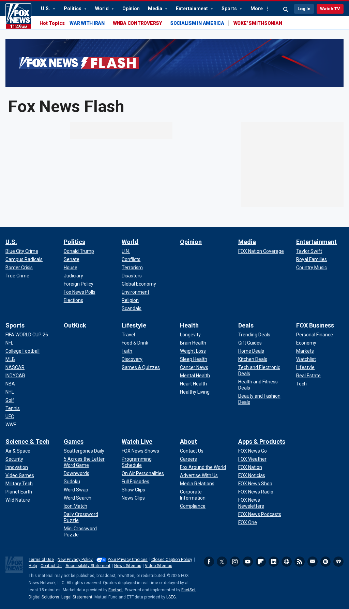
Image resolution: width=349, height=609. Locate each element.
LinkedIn (274, 562)
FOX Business (315, 325)
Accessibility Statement (87, 565)
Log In (304, 8)
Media (155, 8)
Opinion (131, 8)
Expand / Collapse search (286, 9)
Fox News (18, 16)
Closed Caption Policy (171, 559)
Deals (246, 325)
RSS (299, 562)
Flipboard (261, 562)
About (188, 441)
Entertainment (192, 8)
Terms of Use (41, 559)
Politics (73, 8)
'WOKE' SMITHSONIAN (257, 23)
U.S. (46, 8)
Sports (230, 8)
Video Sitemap (158, 565)
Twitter (222, 562)
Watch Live (137, 441)
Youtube (248, 562)
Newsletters (312, 562)
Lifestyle (134, 325)
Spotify (325, 562)
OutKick (75, 325)
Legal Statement (76, 597)
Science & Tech (27, 441)
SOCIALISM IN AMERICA (197, 23)
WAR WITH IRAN (87, 23)
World (102, 8)
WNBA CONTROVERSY (137, 23)
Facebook (209, 562)
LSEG (171, 597)
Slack (287, 562)
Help (33, 565)
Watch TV (330, 8)
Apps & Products (261, 441)
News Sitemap (127, 565)
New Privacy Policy (75, 559)
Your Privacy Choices (128, 559)
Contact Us (51, 565)
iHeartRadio (338, 562)
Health (189, 325)
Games (74, 441)
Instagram (235, 562)
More (257, 8)
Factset (115, 590)
